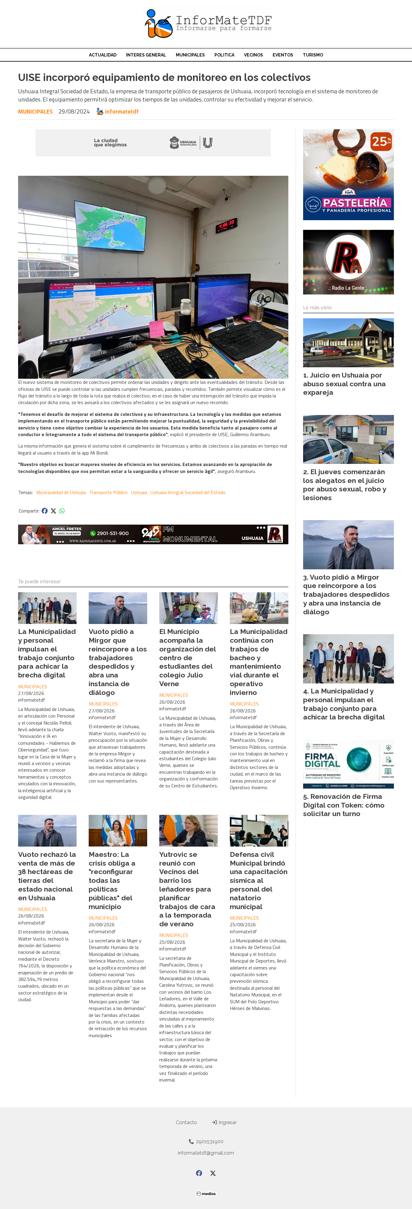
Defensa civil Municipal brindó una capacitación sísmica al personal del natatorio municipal (258, 880)
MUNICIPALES (190, 55)
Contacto (186, 1122)
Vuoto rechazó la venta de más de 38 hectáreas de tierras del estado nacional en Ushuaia (47, 876)
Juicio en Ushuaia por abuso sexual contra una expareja (344, 384)
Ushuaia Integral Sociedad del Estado (188, 492)
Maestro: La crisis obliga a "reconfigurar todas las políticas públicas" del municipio (112, 880)
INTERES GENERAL (146, 55)
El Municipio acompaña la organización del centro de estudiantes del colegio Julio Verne (187, 657)
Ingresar (226, 1122)
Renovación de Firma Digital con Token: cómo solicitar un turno (344, 805)
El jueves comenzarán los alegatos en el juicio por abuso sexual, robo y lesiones (344, 485)
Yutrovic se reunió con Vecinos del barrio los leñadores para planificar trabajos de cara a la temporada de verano (187, 889)
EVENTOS (283, 55)
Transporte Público (108, 492)
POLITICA (224, 55)
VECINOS (253, 55)
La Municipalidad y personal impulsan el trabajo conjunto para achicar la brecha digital (47, 653)
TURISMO (313, 55)
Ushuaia (139, 492)
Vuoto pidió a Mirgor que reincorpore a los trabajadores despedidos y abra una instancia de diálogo (118, 661)
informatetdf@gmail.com (206, 1153)
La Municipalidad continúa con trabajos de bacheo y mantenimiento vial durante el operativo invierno (258, 661)
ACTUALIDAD (102, 55)
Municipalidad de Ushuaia (61, 492)
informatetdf (122, 111)
